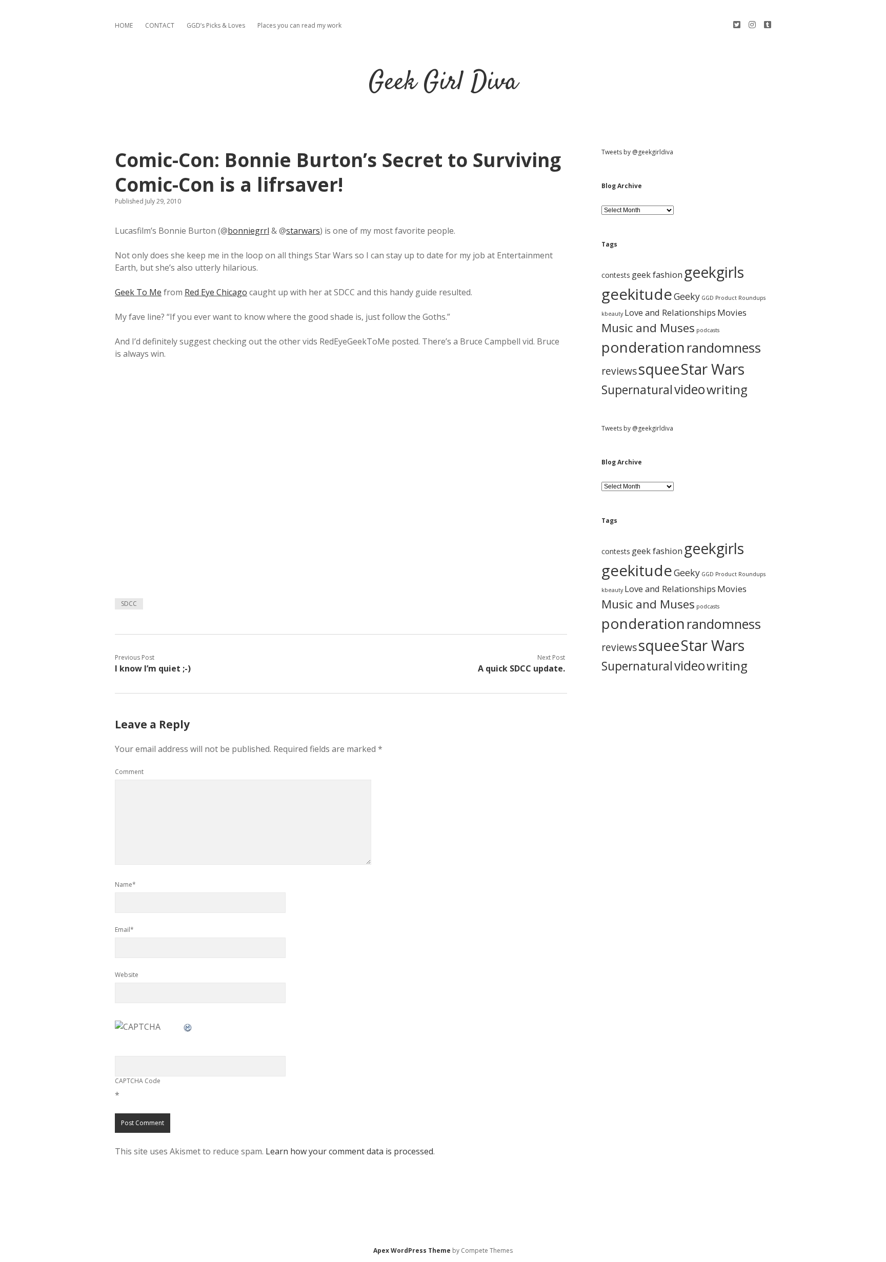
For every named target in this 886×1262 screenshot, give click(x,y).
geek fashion (657, 274)
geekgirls (714, 272)
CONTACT (159, 25)
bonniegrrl (248, 230)
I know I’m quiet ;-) (153, 668)
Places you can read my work (299, 25)
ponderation (643, 347)
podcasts (707, 330)
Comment (129, 771)
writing (727, 389)
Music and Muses (648, 328)
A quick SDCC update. (521, 668)
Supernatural (637, 390)
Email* (124, 929)
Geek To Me (138, 292)
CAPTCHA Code (137, 1080)
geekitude (636, 294)
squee (658, 369)
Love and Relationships (670, 312)
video (689, 389)
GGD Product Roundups (733, 297)
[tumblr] (767, 24)
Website (126, 974)
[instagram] (752, 24)
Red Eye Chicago (216, 292)
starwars (303, 230)
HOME (124, 25)
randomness (724, 347)
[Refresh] (188, 1026)
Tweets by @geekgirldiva (637, 152)
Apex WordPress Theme (412, 1250)
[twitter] (736, 24)
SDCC (129, 603)
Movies (732, 312)
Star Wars (712, 369)
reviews (619, 371)
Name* (125, 884)
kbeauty (612, 313)
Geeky (687, 296)
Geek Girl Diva (443, 82)
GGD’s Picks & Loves (216, 25)
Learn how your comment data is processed (349, 1151)
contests (615, 275)
